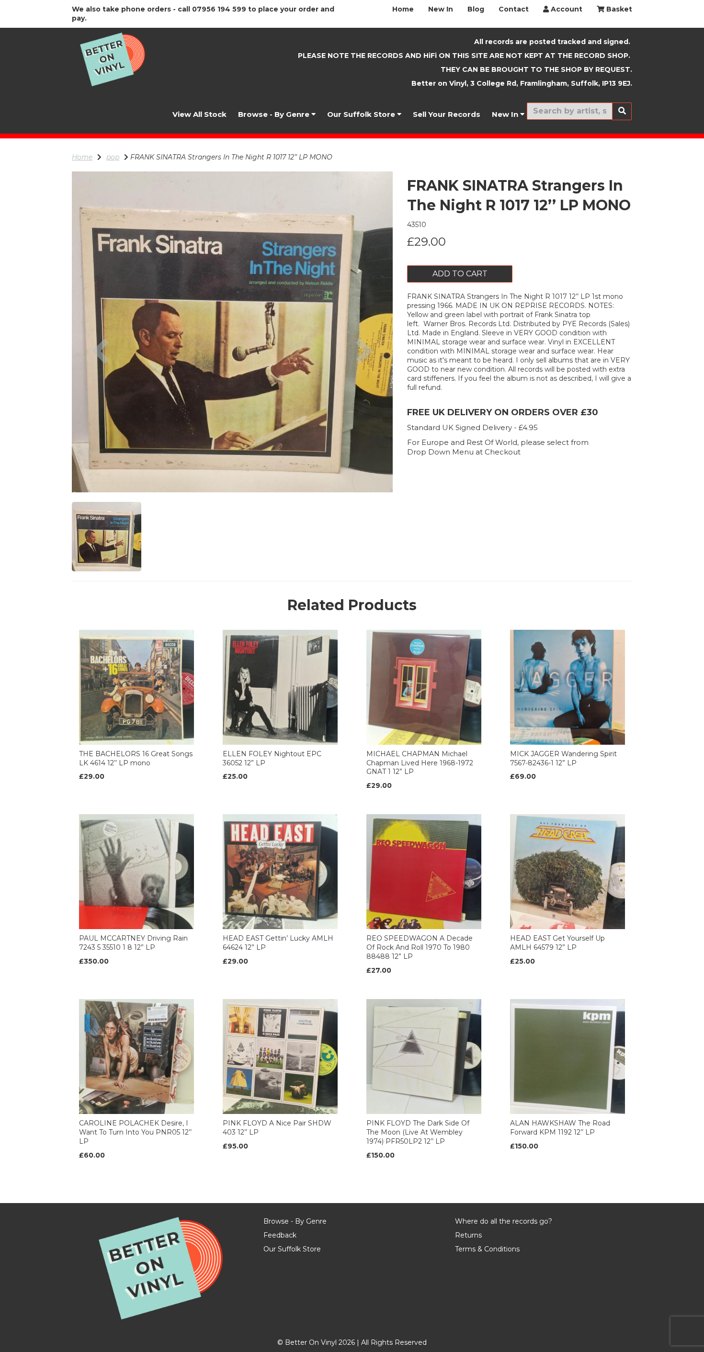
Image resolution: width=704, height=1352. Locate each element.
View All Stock (199, 114)
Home (403, 9)
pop (112, 157)
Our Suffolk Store (362, 114)
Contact (514, 9)
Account (565, 9)
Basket (618, 9)
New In (440, 9)
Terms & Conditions (487, 1249)
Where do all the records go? (503, 1221)
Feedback (279, 1235)
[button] (101, 412)
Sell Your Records (446, 114)
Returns (468, 1235)
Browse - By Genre (274, 114)
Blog (475, 9)
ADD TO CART (460, 273)
